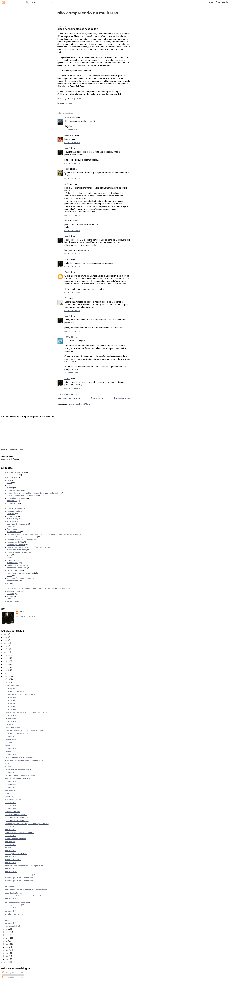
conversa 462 (10, 863)
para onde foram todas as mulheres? (19, 757)
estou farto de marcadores (17, 524)
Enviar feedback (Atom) (79, 404)
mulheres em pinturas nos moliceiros (21, 539)
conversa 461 (10, 869)
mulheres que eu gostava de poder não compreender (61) (27, 824)
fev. (7, 956)
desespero (9, 724)
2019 (6, 643)
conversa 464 (10, 851)
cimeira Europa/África (13, 860)
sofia (9, 583)
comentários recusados (16, 498)
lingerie (7, 745)
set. (7, 935)
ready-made (9, 848)
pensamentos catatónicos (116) (17, 733)
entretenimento (12, 521)
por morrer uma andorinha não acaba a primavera (24, 866)
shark (66, 169)
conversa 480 (10, 709)
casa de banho (10, 739)
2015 (6, 655)
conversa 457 (10, 911)
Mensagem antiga (122, 398)
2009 (6, 673)
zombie (8, 766)
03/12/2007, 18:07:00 (72, 266)
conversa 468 (10, 826)
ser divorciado (12, 581)
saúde (9, 576)
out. (7, 932)
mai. (7, 947)
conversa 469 (10, 808)
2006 (6, 962)
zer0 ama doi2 (12, 601)
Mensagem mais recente (68, 398)
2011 (6, 667)
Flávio (67, 272)
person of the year (14, 570)
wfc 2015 (10, 596)
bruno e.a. (69, 135)
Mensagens (9, 973)
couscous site (10, 703)
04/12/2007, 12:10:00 (72, 311)
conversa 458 (10, 908)
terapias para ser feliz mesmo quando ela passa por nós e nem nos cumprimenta (37, 588)
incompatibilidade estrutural (15, 839)
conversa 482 (10, 700)
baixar (9, 483)
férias (9, 526)
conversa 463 (10, 857)
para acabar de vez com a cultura (18, 769)
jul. (7, 941)
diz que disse (12, 516)
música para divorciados (16, 550)
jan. (7, 959)
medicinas (9, 796)
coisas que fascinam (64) (14, 905)
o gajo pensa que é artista (17, 552)
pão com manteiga (12, 784)
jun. (7, 944)
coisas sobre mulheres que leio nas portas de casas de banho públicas (34, 493)
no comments (10, 887)
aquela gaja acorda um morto (16, 854)
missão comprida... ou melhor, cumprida (20, 775)
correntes (10, 506)
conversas (11, 503)
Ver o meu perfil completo (25, 616)
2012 (6, 664)
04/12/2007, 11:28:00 (72, 292)
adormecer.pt (12, 477)
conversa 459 (10, 899)
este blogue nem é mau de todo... (17, 902)
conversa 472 (10, 787)
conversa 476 (10, 748)
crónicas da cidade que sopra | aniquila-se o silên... (24, 896)
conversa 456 (10, 923)
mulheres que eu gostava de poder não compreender (27, 547)
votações (10, 594)
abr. (7, 950)
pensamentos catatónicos (17, 568)
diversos (68, 103)
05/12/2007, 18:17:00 (72, 373)
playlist (7, 793)
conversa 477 (10, 736)
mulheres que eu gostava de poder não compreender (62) (27, 712)
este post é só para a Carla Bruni (17, 778)
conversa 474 (10, 772)
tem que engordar (12, 884)
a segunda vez (12, 475)
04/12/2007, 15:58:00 (72, 331)
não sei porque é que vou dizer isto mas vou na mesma (26, 890)
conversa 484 (10, 688)
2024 (6, 634)
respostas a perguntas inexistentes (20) (20, 694)
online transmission (12, 812)
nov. (7, 929)
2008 (6, 676)
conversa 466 (10, 836)
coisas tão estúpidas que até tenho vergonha (24, 495)
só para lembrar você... (14, 799)
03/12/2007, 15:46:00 (72, 215)
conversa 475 (10, 754)
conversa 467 (10, 830)
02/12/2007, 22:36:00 (72, 143)
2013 (6, 661)
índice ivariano (12, 529)
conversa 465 (10, 845)
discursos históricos (14, 511)
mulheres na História (15, 542)
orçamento (11, 560)
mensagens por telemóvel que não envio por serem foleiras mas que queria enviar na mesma (42, 534)
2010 (6, 670)
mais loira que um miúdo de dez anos (19, 881)
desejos (8, 751)
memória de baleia (14, 532)
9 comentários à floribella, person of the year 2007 (24, 760)
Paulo (67, 298)
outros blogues (12, 563)
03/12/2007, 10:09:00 (72, 179)
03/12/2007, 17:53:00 (72, 254)
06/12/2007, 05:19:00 (72, 388)
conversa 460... (11, 872)
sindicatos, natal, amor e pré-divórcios (19, 833)
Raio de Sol (69, 117)
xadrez (9, 599)
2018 (6, 646)
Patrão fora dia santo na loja (17, 565)
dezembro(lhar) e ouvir (13, 893)
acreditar (8, 742)
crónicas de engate (14, 508)
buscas (10, 488)
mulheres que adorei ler (16, 545)
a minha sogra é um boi (14, 914)
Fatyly (67, 337)
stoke (9, 586)
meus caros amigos (12, 727)
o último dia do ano (12, 685)
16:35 (79, 99)
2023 (6, 637)
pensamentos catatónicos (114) (17, 821)
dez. (7, 682)
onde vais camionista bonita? (16, 815)
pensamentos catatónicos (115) (17, 817)
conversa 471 (10, 803)
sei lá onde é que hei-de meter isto (20, 578)
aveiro (9, 480)
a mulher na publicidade (16, 472)
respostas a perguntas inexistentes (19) (20, 875)
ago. (7, 938)
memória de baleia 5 (12, 926)
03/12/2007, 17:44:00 (72, 231)
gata (6, 920)
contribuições (12, 501)
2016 (6, 652)
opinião (9, 557)
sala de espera (10, 790)
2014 (6, 658)
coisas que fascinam (15, 490)
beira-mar (10, 485)
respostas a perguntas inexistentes (20, 573)
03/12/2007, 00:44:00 (72, 163)
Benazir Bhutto (10, 718)
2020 (6, 640)
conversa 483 (10, 697)
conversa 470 (10, 805)
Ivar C (67, 148)
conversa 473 (10, 781)
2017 (6, 649)
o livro (9, 555)
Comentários (9, 977)
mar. (7, 953)
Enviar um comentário (67, 394)
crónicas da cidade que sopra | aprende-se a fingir (24, 730)
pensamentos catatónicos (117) (17, 691)
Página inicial (97, 398)
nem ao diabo (10, 842)
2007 (6, 679)
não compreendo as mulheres (87, 13)
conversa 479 (10, 715)
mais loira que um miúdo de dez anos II (20, 878)
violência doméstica (14, 591)
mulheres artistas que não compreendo (22, 537)
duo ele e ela (12, 519)
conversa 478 (10, 721)
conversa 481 (10, 706)
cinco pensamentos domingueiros (77, 29)
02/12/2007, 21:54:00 (72, 130)
